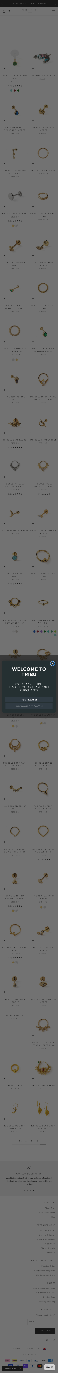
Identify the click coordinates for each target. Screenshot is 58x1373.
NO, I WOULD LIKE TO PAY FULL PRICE (29, 706)
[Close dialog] (53, 663)
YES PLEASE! (29, 699)
